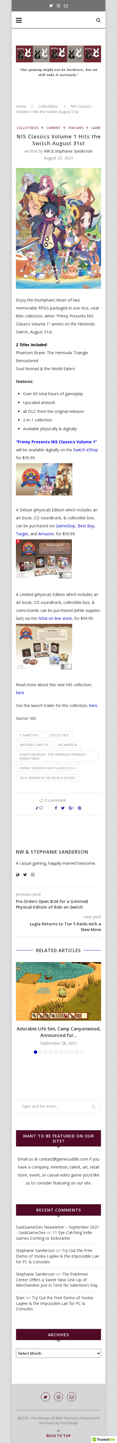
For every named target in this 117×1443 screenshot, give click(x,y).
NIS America (67, 745)
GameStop (65, 525)
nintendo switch (34, 745)
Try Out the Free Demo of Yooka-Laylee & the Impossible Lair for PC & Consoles (57, 1256)
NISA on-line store (55, 618)
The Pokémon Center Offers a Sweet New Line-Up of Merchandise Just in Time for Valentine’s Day (57, 1279)
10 (81, 1052)
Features (75, 128)
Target (22, 533)
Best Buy (86, 525)
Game (96, 128)
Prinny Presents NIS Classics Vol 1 (48, 768)
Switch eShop (85, 449)
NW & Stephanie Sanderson (68, 151)
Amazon (46, 533)
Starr (20, 1297)
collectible (59, 735)
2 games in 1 (29, 735)
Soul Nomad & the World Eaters (47, 778)
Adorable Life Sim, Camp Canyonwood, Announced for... (59, 1032)
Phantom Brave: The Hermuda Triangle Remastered (53, 756)
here (20, 692)
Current (53, 128)
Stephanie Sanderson (35, 1250)
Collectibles (48, 106)
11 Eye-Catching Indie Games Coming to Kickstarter (54, 1235)
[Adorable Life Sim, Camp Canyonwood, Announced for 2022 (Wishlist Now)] (58, 991)
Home (21, 106)
